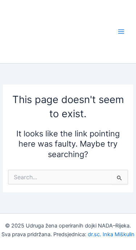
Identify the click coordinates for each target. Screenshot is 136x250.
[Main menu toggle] (121, 31)
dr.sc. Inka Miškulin (111, 234)
